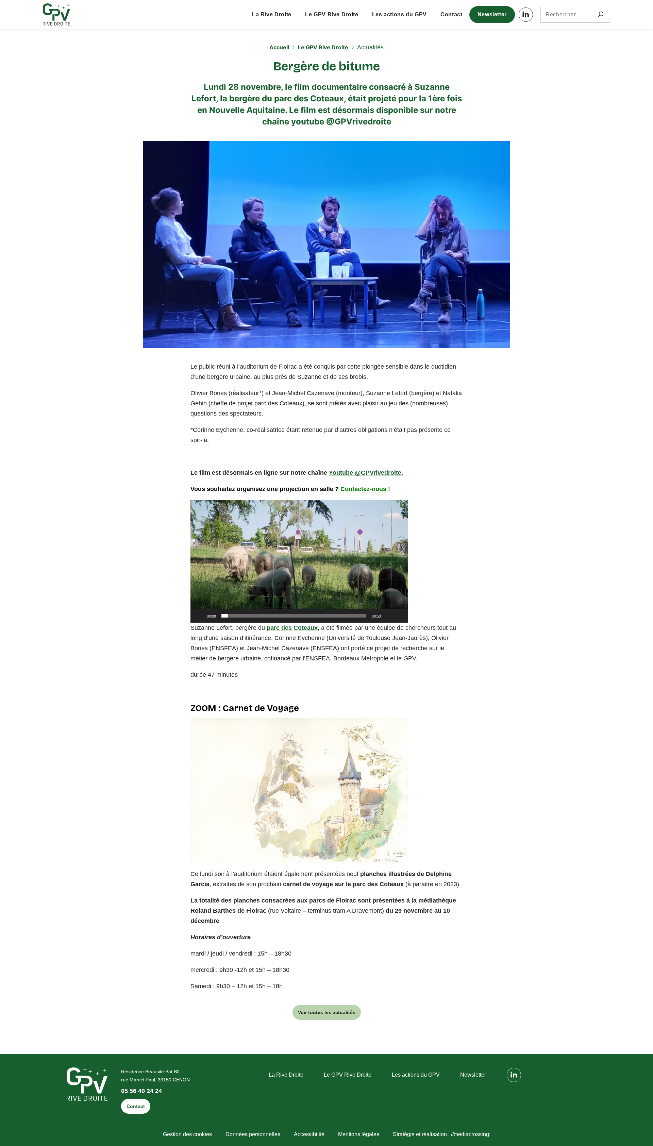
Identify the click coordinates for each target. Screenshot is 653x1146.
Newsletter (492, 14)
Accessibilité (309, 1134)
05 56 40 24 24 (141, 1091)
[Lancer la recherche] (600, 14)
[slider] (293, 616)
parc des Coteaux (292, 627)
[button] (299, 561)
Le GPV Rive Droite (331, 14)
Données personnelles (252, 1134)
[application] (299, 561)
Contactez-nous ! (365, 489)
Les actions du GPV (399, 14)
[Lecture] (199, 615)
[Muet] (388, 615)
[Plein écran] (399, 615)
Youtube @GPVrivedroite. (366, 472)
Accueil (279, 47)
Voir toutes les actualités (326, 1012)
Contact (451, 14)
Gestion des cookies (187, 1134)
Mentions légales (358, 1134)
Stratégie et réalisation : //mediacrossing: (441, 1134)
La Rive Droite (271, 14)
